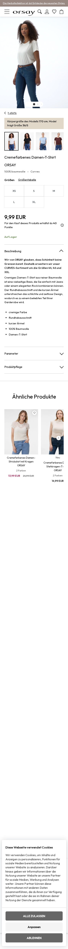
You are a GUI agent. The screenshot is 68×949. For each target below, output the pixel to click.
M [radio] (54, 191)
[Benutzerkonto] (47, 11)
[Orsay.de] (24, 11)
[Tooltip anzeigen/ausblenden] (62, 225)
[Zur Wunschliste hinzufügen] (34, 413)
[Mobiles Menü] (6, 11)
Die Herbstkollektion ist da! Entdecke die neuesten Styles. (34, 3)
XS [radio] (14, 191)
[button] (34, 104)
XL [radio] (34, 202)
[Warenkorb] (61, 11)
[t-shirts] (5, 113)
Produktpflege (13, 367)
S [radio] (34, 191)
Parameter (11, 353)
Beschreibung (12, 251)
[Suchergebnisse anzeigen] (40, 11)
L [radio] (14, 202)
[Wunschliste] (54, 11)
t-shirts (12, 113)
